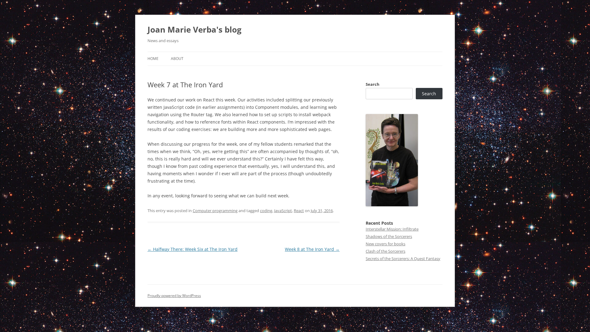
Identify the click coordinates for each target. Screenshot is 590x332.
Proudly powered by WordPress (174, 295)
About (177, 58)
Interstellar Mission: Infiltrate (392, 229)
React (299, 210)
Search (373, 84)
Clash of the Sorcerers (385, 251)
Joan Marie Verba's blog (195, 29)
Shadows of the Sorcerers (389, 236)
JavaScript (283, 210)
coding (266, 210)
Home (153, 58)
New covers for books (385, 244)
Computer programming (215, 210)
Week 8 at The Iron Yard (312, 249)
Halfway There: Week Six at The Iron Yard (193, 249)
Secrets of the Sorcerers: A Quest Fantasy (403, 258)
